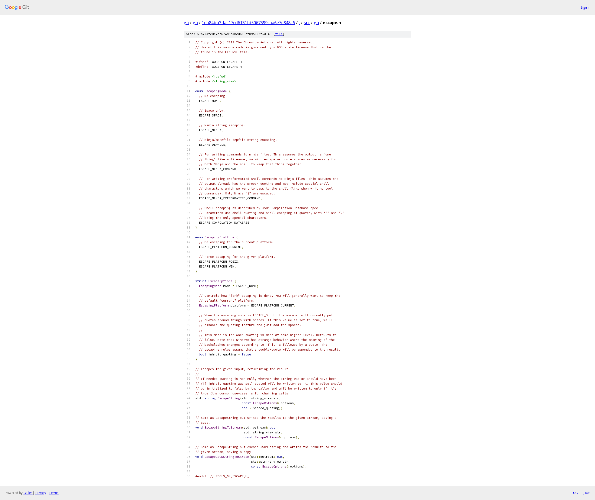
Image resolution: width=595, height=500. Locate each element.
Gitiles (28, 492)
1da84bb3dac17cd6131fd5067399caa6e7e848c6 (248, 22)
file (279, 34)
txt (575, 492)
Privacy (40, 492)
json (586, 492)
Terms (54, 492)
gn (186, 22)
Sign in (585, 7)
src (307, 22)
